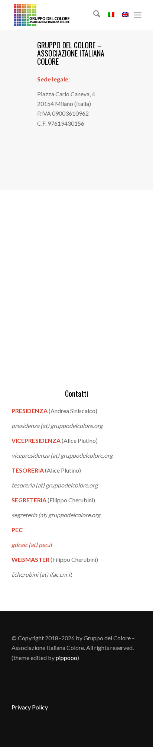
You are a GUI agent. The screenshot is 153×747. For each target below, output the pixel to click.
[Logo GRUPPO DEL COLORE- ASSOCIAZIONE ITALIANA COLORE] (63, 15)
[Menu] (137, 15)
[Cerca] (93, 15)
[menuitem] (93, 15)
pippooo (66, 657)
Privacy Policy (30, 707)
